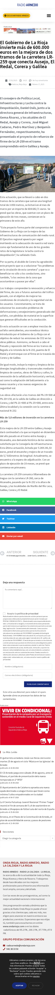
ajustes (36, 976)
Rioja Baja (23, 84)
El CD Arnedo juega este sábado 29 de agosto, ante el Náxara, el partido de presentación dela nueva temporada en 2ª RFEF (26, 776)
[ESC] (27, 30)
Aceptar (19, 985)
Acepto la (22, 613)
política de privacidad (27, 613)
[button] (48, 15)
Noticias (15, 84)
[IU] (27, 725)
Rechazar (35, 985)
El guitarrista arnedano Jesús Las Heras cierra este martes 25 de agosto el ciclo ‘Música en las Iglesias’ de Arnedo (27, 761)
